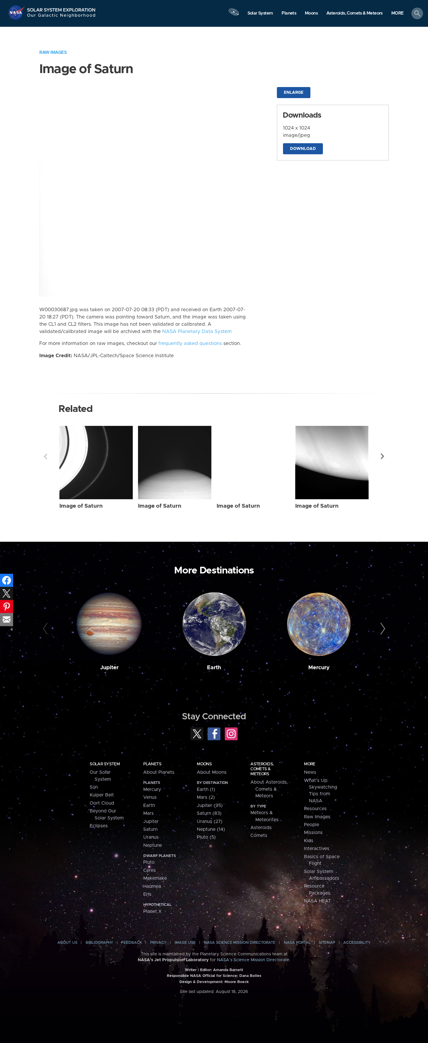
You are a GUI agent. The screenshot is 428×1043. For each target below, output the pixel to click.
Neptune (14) (211, 829)
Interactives (316, 848)
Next (382, 456)
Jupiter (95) (210, 805)
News (310, 772)
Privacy (158, 943)
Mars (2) (206, 797)
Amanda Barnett (228, 970)
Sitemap (327, 943)
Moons (204, 764)
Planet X (152, 911)
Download (303, 149)
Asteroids (261, 827)
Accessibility (357, 943)
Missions (313, 832)
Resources (315, 808)
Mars (148, 813)
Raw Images (53, 52)
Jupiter (109, 667)
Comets (258, 835)
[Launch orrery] (234, 15)
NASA (17, 12)
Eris (147, 894)
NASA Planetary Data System (197, 331)
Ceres (149, 870)
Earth (214, 667)
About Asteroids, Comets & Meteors (269, 789)
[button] (397, 13)
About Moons (212, 772)
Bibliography (99, 943)
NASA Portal (297, 943)
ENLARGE (293, 93)
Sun (94, 787)
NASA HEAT (317, 901)
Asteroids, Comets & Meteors (262, 769)
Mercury (319, 667)
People (311, 824)
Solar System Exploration (61, 8)
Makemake (155, 878)
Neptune (152, 845)
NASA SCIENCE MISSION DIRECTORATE (239, 943)
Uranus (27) (209, 821)
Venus (150, 797)
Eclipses (99, 826)
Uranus (151, 837)
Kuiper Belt (102, 795)
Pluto (149, 862)
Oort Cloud (102, 803)
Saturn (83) (209, 813)
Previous (45, 456)
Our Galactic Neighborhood (61, 17)
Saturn (150, 829)
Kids (308, 840)
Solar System (105, 764)
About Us (67, 943)
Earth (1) (206, 789)
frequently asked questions (190, 343)
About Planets (158, 772)
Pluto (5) (206, 837)
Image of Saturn (81, 506)
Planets (152, 764)
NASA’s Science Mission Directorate (253, 960)
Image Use (185, 943)
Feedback (131, 943)
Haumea (152, 886)
